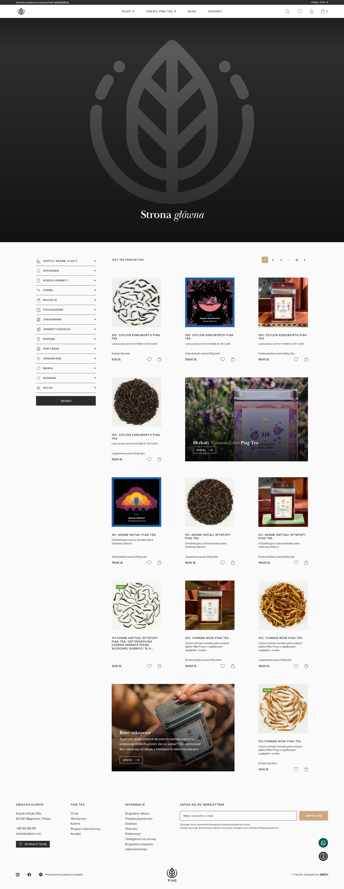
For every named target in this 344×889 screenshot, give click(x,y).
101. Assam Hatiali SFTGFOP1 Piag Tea (207, 550)
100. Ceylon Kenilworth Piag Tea (136, 350)
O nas (74, 827)
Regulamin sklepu (137, 827)
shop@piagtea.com (28, 847)
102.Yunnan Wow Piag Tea (279, 755)
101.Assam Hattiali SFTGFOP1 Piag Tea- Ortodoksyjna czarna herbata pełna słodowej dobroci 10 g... (135, 657)
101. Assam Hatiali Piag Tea (134, 548)
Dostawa (131, 837)
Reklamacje (133, 847)
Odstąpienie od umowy (140, 852)
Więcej (201, 463)
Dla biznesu (78, 832)
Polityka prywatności (138, 832)
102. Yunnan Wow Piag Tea (207, 652)
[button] (323, 843)
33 (296, 273)
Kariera (75, 837)
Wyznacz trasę (36, 858)
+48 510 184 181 (26, 842)
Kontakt (76, 847)
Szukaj (66, 414)
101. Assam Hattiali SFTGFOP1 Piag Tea (281, 550)
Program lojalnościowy (86, 842)
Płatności (131, 842)
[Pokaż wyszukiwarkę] (289, 11)
